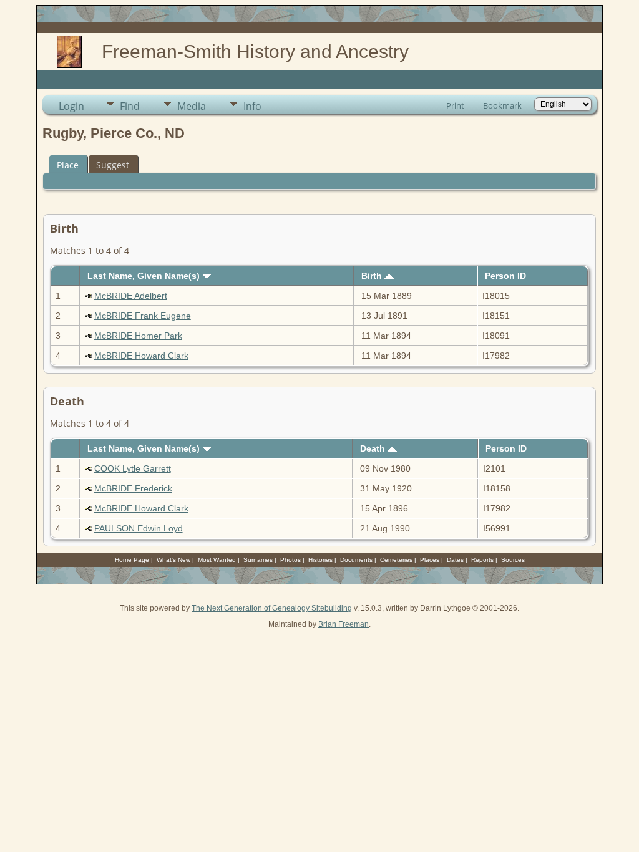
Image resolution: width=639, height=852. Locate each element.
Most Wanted (217, 559)
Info (252, 106)
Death (374, 448)
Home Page (132, 559)
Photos (290, 559)
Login (71, 106)
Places (429, 559)
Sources (513, 559)
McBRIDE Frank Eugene (142, 316)
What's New (173, 559)
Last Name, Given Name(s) (144, 276)
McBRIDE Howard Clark (141, 356)
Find (130, 106)
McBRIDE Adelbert (130, 296)
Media (191, 106)
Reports (482, 559)
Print (455, 105)
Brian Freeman (343, 624)
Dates (455, 559)
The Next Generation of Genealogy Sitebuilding (272, 608)
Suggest (112, 165)
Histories (320, 559)
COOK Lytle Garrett (132, 468)
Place (68, 165)
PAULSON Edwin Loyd (138, 528)
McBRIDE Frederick (133, 488)
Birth (372, 276)
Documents (356, 559)
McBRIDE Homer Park (138, 336)
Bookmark (502, 105)
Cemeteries (396, 559)
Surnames (258, 559)
